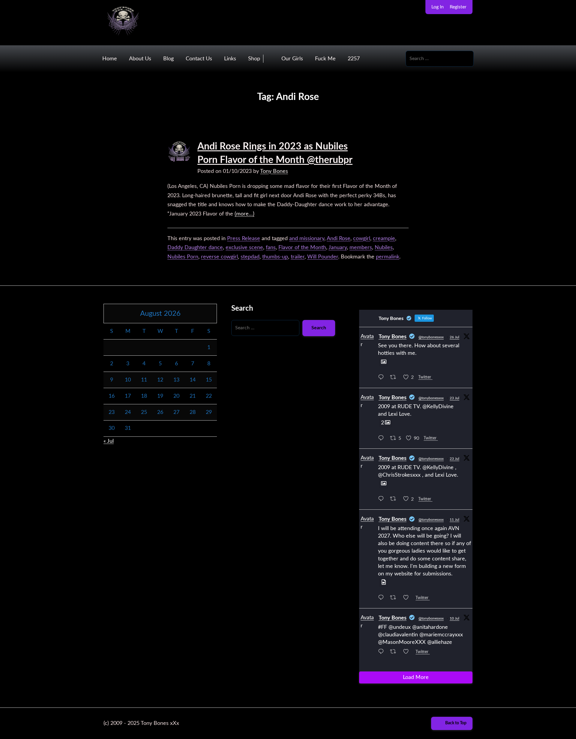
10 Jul (454, 618)
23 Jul (454, 398)
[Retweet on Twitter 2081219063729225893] (394, 378)
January (337, 247)
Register (458, 7)
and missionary (306, 238)
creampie (384, 238)
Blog (168, 59)
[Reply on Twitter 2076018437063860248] (382, 598)
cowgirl (361, 238)
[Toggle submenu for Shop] (269, 59)
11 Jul (454, 519)
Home (109, 59)
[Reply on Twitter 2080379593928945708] (382, 500)
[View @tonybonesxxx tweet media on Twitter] (384, 361)
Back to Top (455, 723)
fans (271, 247)
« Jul (109, 441)
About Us (140, 59)
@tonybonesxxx (431, 337)
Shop (254, 59)
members (361, 247)
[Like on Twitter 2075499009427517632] (407, 652)
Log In (437, 7)
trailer (297, 257)
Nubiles (384, 247)
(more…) (244, 214)
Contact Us (199, 59)
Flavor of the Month (302, 247)
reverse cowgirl (219, 257)
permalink (387, 257)
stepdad (250, 257)
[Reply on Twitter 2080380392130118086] (382, 439)
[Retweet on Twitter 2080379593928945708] (394, 500)
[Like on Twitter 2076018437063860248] (407, 598)
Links (230, 59)
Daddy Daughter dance (195, 247)
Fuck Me (325, 59)
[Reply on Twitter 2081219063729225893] (382, 378)
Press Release (243, 238)
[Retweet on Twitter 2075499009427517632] (394, 652)
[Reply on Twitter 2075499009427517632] (382, 652)
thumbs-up (275, 257)
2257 (354, 59)
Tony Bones (274, 171)
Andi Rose (338, 238)
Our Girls (292, 59)
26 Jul (454, 337)
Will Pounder (322, 257)
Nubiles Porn (182, 257)
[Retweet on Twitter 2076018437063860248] (394, 598)
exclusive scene (244, 247)
